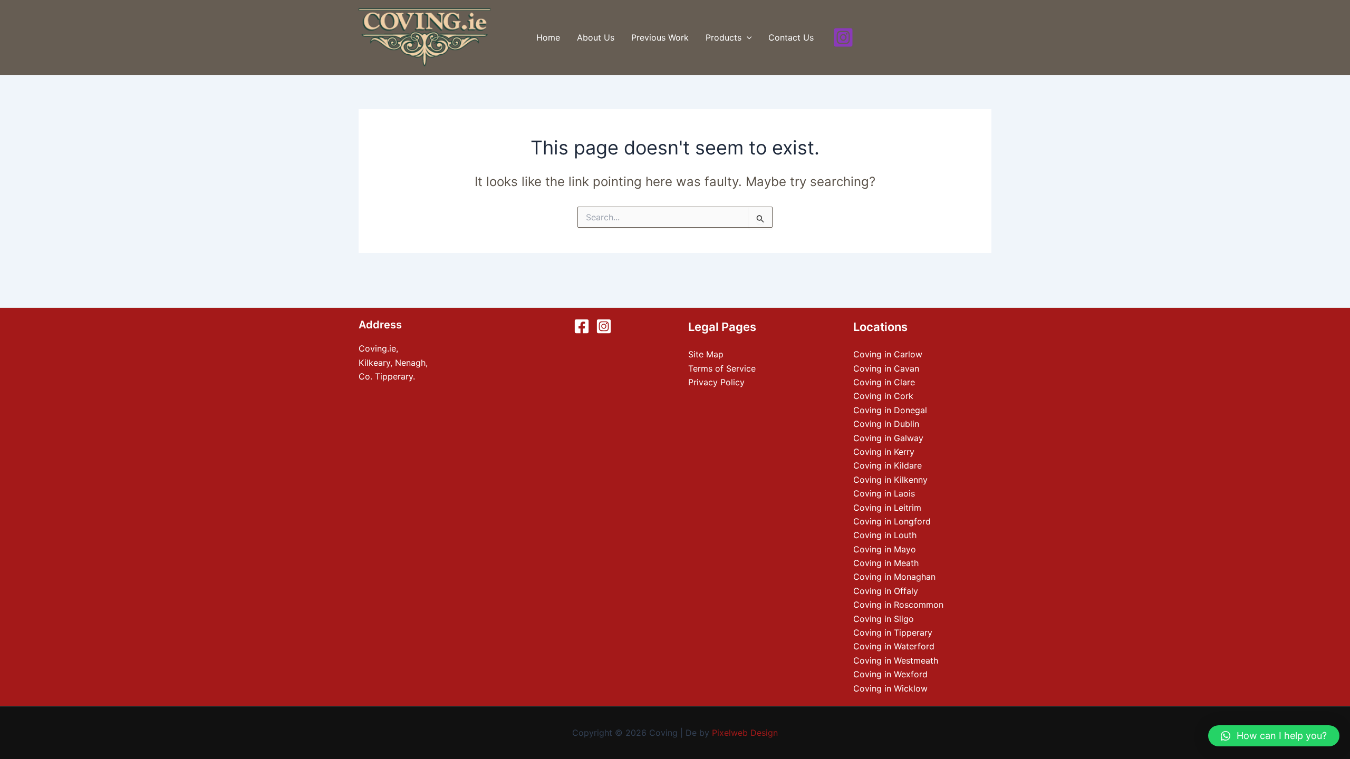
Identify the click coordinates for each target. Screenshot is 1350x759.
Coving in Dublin (886, 424)
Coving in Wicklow (890, 688)
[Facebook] (582, 326)
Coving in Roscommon (898, 604)
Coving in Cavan (886, 368)
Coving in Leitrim (887, 507)
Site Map (706, 354)
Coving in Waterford (893, 646)
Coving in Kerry (883, 451)
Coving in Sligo (883, 619)
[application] (746, 37)
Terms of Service (722, 368)
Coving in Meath (886, 563)
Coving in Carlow (887, 354)
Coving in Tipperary (892, 632)
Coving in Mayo (884, 549)
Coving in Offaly (885, 591)
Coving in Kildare (887, 465)
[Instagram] (843, 37)
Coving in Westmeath (895, 660)
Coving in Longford (892, 521)
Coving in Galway (888, 438)
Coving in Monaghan (894, 576)
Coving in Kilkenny (890, 479)
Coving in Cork (883, 396)
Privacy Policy (716, 382)
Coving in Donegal (890, 410)
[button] (1273, 735)
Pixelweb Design (745, 732)
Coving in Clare (884, 382)
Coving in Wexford (890, 674)
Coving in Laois (884, 493)
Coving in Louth (885, 535)
